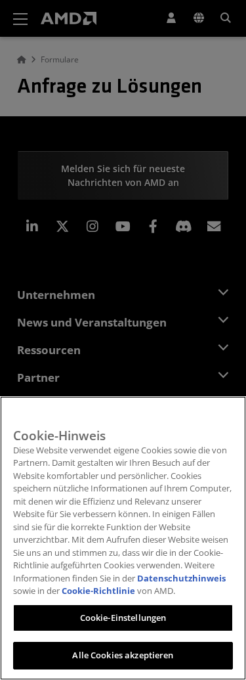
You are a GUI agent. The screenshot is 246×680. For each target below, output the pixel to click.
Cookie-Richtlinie (98, 591)
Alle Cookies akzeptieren (122, 655)
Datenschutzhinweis (181, 578)
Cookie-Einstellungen (123, 617)
